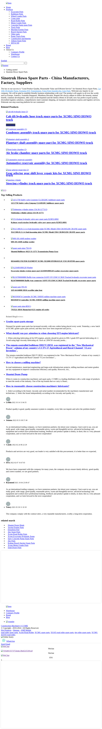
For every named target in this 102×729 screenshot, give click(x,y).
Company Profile (17, 52)
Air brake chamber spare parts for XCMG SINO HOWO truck (46, 152)
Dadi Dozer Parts (14, 548)
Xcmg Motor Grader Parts (18, 545)
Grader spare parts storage (19, 321)
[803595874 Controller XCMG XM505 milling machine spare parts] (38, 297)
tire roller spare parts (83, 632)
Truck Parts (15, 27)
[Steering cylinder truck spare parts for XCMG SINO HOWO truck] (13, 180)
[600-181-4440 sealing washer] (23, 238)
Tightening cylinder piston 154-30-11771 (27, 213)
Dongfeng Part (13, 530)
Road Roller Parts (18, 21)
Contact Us (15, 56)
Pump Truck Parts (18, 36)
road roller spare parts (9, 632)
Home (8, 7)
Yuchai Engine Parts (16, 527)
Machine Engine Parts (19, 30)
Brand (8, 45)
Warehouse (15, 54)
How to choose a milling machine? (23, 362)
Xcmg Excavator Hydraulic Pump (21, 536)
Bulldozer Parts (17, 14)
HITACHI (15, 43)
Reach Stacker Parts (19, 32)
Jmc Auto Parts (64, 91)
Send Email (5, 644)
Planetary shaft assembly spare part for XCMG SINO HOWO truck (49, 142)
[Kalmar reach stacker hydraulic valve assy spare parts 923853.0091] (35, 219)
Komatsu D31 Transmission (30, 91)
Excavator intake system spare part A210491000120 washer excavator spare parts (44, 271)
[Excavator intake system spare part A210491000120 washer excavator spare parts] (22, 268)
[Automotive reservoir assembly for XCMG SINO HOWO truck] (19, 160)
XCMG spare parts (42, 632)
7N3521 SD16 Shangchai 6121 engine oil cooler (30, 310)
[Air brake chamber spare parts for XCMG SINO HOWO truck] (16, 149)
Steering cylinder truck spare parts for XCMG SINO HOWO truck (49, 183)
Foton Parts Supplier (50, 91)
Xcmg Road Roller (26, 632)
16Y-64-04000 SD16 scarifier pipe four (26, 290)
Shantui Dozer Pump (16, 374)
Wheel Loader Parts (18, 16)
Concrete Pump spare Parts (21, 25)
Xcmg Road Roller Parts (17, 534)
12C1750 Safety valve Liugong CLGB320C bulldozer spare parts (37, 203)
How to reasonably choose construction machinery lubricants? (37, 386)
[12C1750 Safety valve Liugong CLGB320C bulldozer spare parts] (38, 200)
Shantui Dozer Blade (16, 525)
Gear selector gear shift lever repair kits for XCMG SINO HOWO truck (48, 174)
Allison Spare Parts (18, 41)
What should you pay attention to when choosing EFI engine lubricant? (42, 333)
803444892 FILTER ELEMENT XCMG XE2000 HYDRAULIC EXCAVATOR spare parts (48, 261)
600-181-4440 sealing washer (23, 242)
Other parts (15, 34)
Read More (10, 125)
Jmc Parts (11, 541)
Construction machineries (21, 38)
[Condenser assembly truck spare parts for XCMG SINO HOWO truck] (16, 129)
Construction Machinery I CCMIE (14, 626)
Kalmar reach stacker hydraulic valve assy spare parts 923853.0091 (39, 222)
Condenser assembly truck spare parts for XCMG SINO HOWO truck (51, 132)
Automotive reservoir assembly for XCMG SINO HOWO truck (46, 163)
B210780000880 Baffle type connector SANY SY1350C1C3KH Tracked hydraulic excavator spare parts (53, 281)
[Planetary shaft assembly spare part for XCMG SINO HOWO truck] (17, 139)
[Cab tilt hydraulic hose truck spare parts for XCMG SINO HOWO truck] (17, 112)
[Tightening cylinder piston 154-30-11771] (29, 209)
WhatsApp (10, 641)
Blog (8, 47)
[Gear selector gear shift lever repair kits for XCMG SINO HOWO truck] (17, 170)
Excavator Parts (17, 12)
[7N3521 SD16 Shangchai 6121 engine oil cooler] (21, 306)
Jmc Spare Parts (14, 532)
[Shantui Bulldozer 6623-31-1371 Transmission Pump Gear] (21, 248)
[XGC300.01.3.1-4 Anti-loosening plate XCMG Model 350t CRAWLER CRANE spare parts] (48, 229)
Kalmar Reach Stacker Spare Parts (21, 543)
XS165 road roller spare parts (62, 632)
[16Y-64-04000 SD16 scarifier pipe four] (19, 287)
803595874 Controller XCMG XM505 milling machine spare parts (38, 300)
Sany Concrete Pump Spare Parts (21, 539)
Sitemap (16, 630)
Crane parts (15, 18)
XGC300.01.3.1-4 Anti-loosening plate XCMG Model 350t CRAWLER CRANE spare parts (48, 232)
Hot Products (6, 630)
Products (9, 9)
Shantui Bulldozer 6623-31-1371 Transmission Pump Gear (34, 251)
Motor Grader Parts (18, 23)
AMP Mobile (26, 630)
